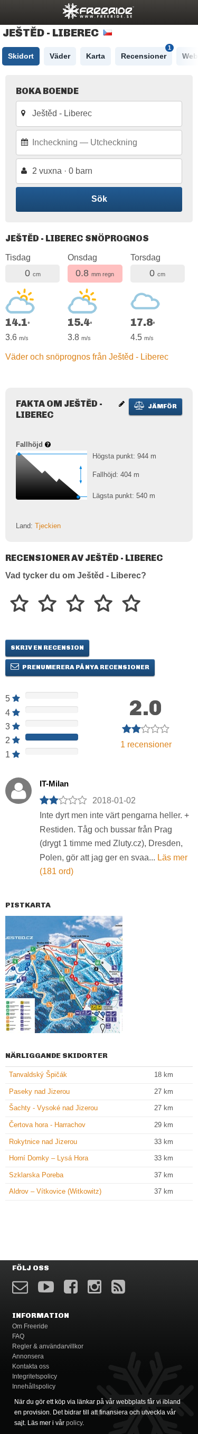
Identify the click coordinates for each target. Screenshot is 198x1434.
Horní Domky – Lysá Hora (48, 1158)
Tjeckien (48, 526)
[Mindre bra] (47, 604)
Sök (99, 198)
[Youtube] (46, 1287)
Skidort (21, 56)
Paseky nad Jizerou (39, 1091)
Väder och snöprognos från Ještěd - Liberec (86, 356)
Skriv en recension (47, 647)
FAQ (18, 1336)
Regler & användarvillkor (47, 1346)
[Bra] (75, 604)
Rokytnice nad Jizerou (43, 1142)
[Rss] (118, 1287)
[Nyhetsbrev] (20, 1287)
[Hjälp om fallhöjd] (48, 444)
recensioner (146, 744)
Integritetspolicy (34, 1376)
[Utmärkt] (131, 604)
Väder (60, 56)
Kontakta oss (30, 1366)
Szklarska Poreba (36, 1175)
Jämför (162, 406)
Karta (95, 56)
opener (14, 10)
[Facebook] (71, 1287)
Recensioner (146, 53)
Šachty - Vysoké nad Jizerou (53, 1108)
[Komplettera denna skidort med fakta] (122, 404)
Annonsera (28, 1356)
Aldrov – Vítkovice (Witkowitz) (55, 1191)
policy (74, 1423)
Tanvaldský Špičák (38, 1075)
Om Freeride (30, 1326)
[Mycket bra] (103, 604)
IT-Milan (54, 783)
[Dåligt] (19, 604)
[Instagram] (94, 1287)
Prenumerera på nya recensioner (85, 667)
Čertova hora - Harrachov (47, 1125)
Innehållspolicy (33, 1386)
